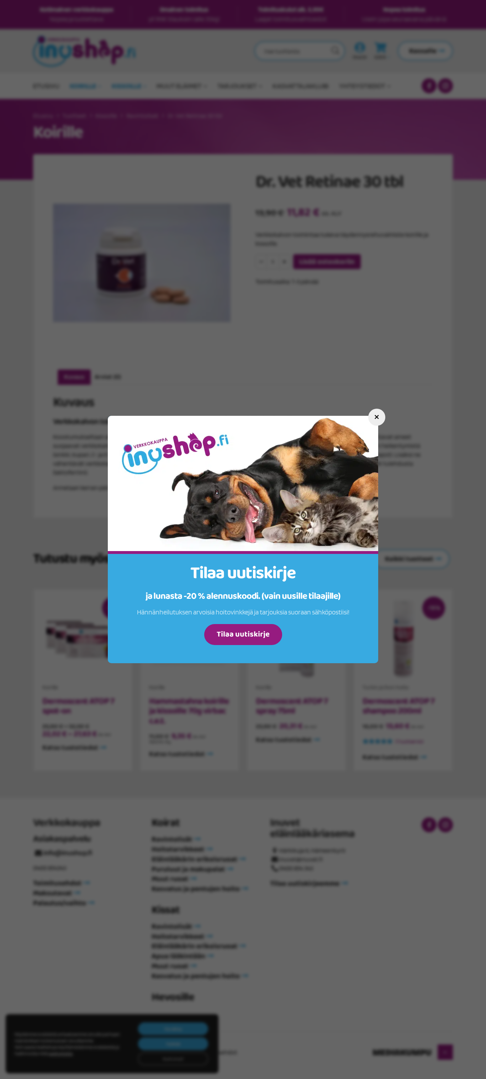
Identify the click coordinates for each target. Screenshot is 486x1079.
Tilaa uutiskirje (243, 634)
